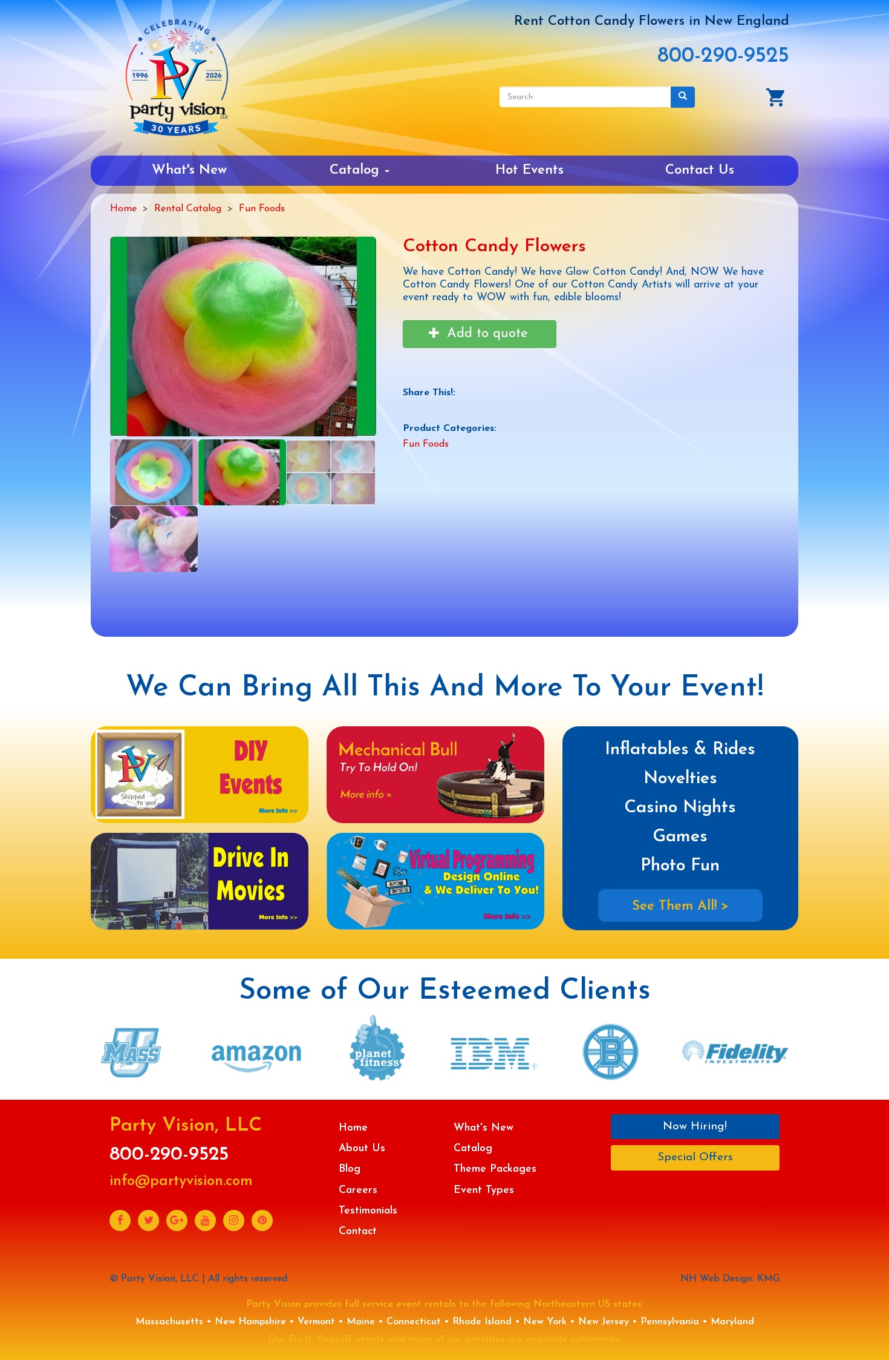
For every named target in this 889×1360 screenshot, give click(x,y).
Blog (349, 1169)
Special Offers (695, 1157)
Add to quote (485, 334)
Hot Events (529, 170)
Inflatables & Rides (680, 749)
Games (680, 837)
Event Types (484, 1190)
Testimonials (368, 1211)
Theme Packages (495, 1169)
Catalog (356, 170)
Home (123, 209)
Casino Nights (680, 807)
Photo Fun (680, 866)
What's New (189, 170)
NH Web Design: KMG (730, 1279)
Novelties (680, 778)
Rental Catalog (187, 209)
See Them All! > (680, 906)
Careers (358, 1190)
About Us (362, 1148)
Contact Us (699, 170)
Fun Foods (262, 209)
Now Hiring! (695, 1126)
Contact (358, 1231)
